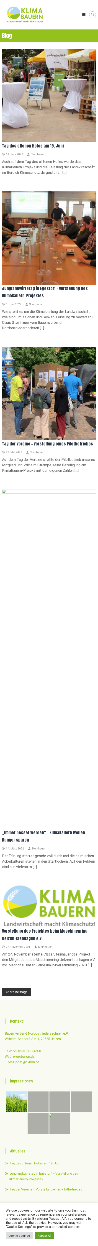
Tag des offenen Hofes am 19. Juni (33, 146)
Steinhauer (37, 154)
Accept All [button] (44, 1235)
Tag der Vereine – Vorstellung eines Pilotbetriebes (47, 444)
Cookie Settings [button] (19, 1235)
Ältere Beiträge (16, 992)
